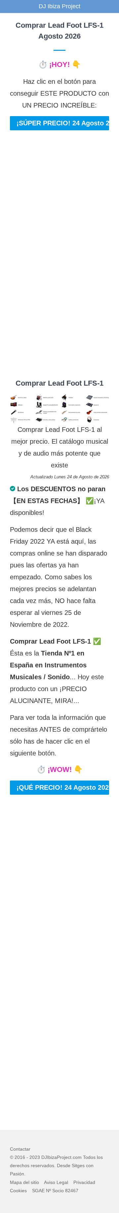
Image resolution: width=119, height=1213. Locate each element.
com (77, 1157)
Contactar (20, 1149)
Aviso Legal (56, 1182)
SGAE (38, 1190)
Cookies (18, 1190)
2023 (34, 1157)
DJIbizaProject (56, 1157)
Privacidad (84, 1182)
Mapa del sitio (24, 1182)
